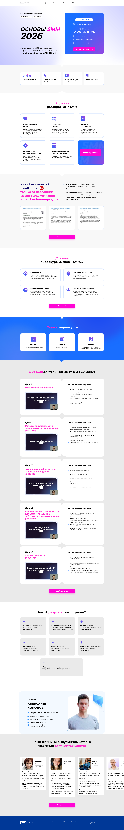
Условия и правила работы (47, 822)
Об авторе (75, 3)
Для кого (48, 3)
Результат (66, 3)
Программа (57, 3)
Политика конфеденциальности (49, 824)
